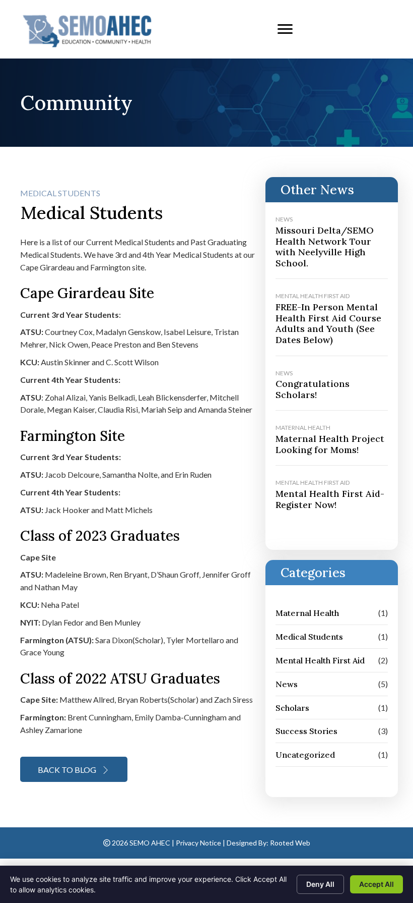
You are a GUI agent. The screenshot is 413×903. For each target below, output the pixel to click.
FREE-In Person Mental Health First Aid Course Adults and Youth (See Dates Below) (328, 323)
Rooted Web (290, 842)
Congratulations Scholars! (313, 389)
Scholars (292, 708)
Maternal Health (303, 427)
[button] (73, 769)
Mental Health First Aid (313, 296)
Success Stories (306, 731)
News (284, 219)
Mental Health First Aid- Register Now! (330, 499)
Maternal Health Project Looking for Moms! (330, 444)
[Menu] (285, 29)
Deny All (320, 884)
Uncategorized (305, 755)
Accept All (376, 884)
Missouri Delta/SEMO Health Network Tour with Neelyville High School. (325, 246)
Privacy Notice (198, 842)
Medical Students (60, 193)
